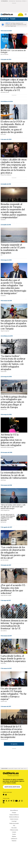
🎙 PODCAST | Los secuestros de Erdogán (13, 51)
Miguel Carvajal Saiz (5, 330)
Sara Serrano (3, 522)
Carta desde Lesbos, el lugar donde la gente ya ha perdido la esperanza (13, 658)
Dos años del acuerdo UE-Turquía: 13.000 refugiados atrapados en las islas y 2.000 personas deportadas (8, 517)
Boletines (14, 836)
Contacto (14, 832)
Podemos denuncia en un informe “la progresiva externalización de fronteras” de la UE (14, 624)
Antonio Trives (4, 409)
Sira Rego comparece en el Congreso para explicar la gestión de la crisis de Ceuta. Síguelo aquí (16, 24)
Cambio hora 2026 (10, 768)
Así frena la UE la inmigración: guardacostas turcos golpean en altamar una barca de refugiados (13, 439)
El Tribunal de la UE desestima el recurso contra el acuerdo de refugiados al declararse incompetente (13, 731)
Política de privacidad (14, 823)
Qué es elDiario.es (14, 810)
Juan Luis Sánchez (4, 54)
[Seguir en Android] (3, 794)
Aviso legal (14, 821)
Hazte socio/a (20, 14)
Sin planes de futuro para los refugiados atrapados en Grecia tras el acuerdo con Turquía (14, 324)
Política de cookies (14, 830)
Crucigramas (16, 768)
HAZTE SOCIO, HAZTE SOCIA (12, 787)
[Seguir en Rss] (3, 802)
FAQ (14, 825)
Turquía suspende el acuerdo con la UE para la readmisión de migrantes (13, 248)
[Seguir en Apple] (6, 794)
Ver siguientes (14, 744)
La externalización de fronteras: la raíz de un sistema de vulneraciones (14, 475)
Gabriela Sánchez (4, 739)
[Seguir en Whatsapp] (22, 801)
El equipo (14, 812)
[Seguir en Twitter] (6, 801)
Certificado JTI (14, 838)
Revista (14, 834)
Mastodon (14, 840)
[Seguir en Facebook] (8, 801)
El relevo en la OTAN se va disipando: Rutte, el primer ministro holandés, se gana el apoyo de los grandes (13, 126)
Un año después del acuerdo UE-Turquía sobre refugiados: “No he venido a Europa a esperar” (13, 693)
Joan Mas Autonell (4, 560)
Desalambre (3, 219)
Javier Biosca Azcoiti (5, 92)
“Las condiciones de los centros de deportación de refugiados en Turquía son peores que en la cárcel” (13, 552)
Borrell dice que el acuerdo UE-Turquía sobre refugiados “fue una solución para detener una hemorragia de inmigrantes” (13, 287)
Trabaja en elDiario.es (14, 814)
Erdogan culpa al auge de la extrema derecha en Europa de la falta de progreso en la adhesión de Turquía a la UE (14, 84)
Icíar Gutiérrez (4, 630)
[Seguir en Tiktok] (19, 801)
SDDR (19, 768)
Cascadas (22, 768)
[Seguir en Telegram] (11, 801)
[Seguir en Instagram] (13, 801)
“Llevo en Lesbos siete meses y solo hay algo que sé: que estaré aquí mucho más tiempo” (13, 506)
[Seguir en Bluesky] (4, 801)
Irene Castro (3, 134)
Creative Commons (14, 819)
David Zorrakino (10, 447)
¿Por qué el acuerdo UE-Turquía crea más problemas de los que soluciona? (13, 589)
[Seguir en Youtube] (16, 801)
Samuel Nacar (4, 447)
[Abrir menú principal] (26, 14)
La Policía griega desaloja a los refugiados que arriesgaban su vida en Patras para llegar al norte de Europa (14, 401)
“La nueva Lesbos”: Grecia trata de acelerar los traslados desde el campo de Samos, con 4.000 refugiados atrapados (13, 363)
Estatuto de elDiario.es (14, 817)
